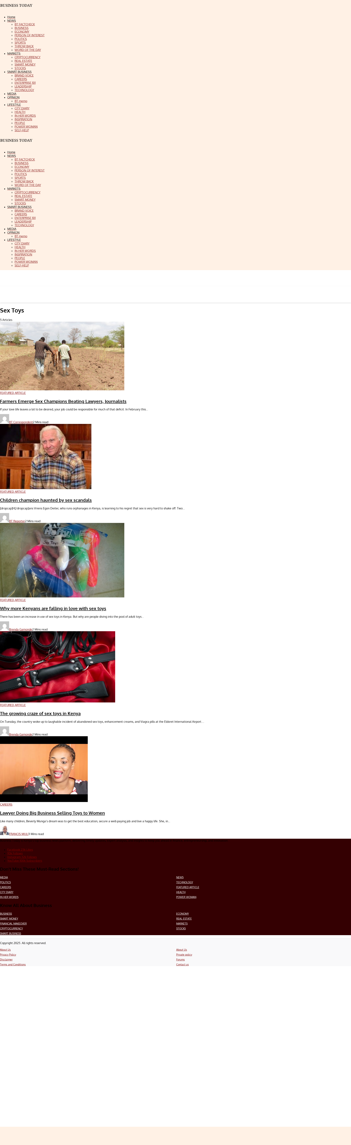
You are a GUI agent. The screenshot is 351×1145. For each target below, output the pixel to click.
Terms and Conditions (13, 964)
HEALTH (181, 892)
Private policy (184, 954)
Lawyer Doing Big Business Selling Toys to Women (52, 813)
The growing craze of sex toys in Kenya (40, 713)
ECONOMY (182, 913)
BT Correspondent (21, 422)
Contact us (182, 964)
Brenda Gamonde (20, 629)
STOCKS (181, 928)
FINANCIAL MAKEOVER (13, 923)
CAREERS (5, 887)
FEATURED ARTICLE (187, 887)
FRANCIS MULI (18, 834)
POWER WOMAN (186, 897)
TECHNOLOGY (184, 882)
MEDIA (4, 877)
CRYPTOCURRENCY (11, 928)
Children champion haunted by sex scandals (46, 500)
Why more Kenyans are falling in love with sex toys (53, 608)
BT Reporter (17, 521)
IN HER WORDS (9, 897)
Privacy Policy (8, 954)
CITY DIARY (6, 892)
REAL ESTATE (184, 918)
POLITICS (5, 882)
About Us (5, 949)
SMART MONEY (9, 918)
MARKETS (182, 923)
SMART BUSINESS (10, 933)
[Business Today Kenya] (16, 144)
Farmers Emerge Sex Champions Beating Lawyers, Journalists (63, 401)
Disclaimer (6, 959)
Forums (180, 959)
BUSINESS (6, 913)
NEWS (180, 877)
